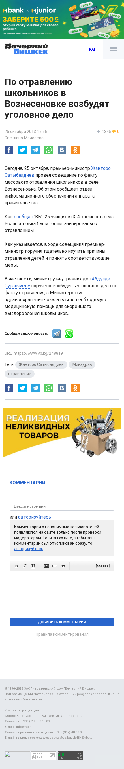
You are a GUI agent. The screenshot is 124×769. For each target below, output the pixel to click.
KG (92, 49)
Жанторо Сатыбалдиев (41, 364)
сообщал (23, 216)
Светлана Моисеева (24, 138)
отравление (19, 373)
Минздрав (82, 364)
